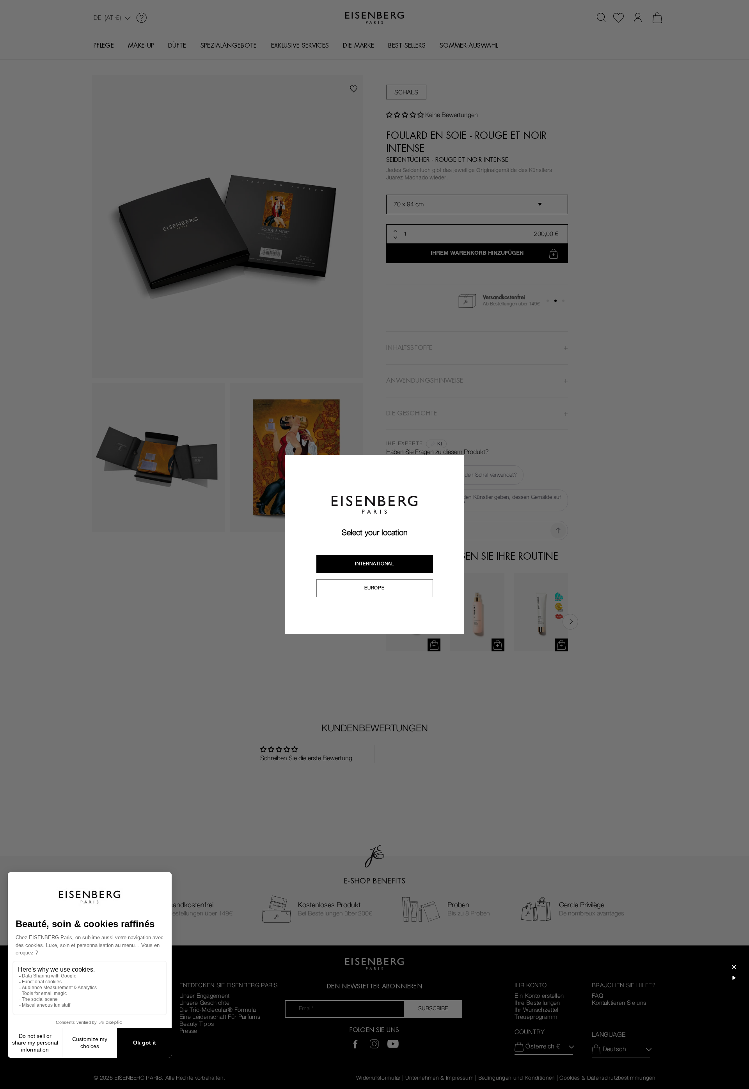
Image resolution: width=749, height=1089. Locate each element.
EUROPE (374, 587)
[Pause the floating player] (733, 978)
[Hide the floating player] (733, 967)
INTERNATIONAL (374, 563)
